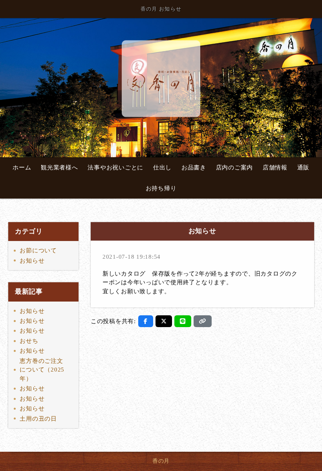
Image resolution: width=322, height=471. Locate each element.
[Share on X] (164, 321)
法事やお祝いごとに (115, 167)
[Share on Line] (182, 321)
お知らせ (32, 261)
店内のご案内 (234, 167)
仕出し (162, 167)
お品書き (193, 167)
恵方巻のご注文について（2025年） (42, 370)
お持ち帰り (161, 188)
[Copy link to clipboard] (203, 321)
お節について (38, 250)
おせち (29, 341)
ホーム (22, 167)
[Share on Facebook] (145, 321)
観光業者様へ (59, 167)
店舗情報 (275, 167)
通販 (303, 167)
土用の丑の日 (38, 419)
